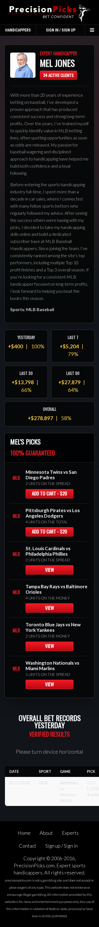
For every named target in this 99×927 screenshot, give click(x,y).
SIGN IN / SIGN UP (60, 30)
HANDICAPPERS (18, 30)
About (46, 833)
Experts (70, 833)
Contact (27, 846)
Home (24, 833)
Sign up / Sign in (61, 846)
